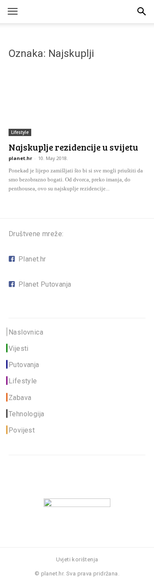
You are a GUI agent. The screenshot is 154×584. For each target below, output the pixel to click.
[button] (142, 11)
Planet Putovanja (44, 284)
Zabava (20, 398)
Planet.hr (32, 259)
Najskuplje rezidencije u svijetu (73, 147)
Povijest (22, 430)
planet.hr (20, 158)
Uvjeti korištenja (77, 559)
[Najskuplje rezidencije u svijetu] (77, 102)
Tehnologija (26, 414)
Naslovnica (26, 332)
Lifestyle (20, 132)
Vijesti (19, 348)
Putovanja (24, 365)
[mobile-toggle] (12, 11)
